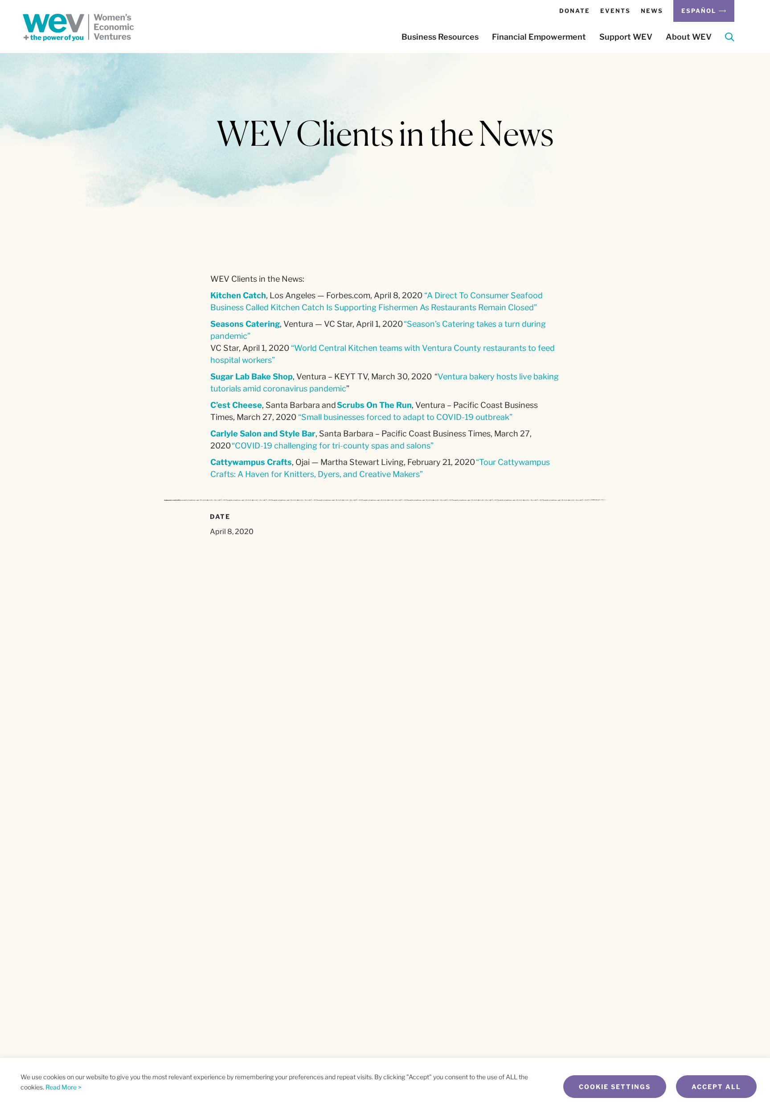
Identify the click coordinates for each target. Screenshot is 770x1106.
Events (615, 10)
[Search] (729, 38)
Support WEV (625, 37)
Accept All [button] (716, 1086)
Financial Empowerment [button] (539, 37)
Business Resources (440, 37)
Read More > (63, 1087)
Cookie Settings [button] (615, 1086)
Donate (574, 10)
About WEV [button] (689, 37)
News (652, 10)
